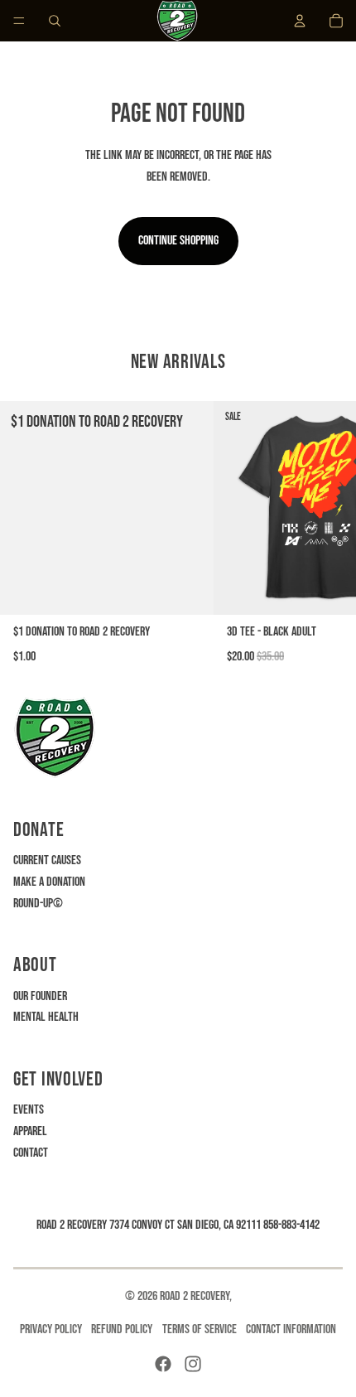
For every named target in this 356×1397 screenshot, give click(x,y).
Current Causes (47, 860)
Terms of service (199, 1329)
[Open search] (54, 20)
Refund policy (121, 1329)
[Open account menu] (299, 20)
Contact (30, 1153)
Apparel (30, 1131)
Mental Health (46, 1017)
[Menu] (19, 21)
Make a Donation (49, 882)
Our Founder (40, 996)
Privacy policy (51, 1329)
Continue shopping (178, 241)
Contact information (291, 1329)
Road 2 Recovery (194, 1296)
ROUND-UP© (38, 903)
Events (28, 1110)
